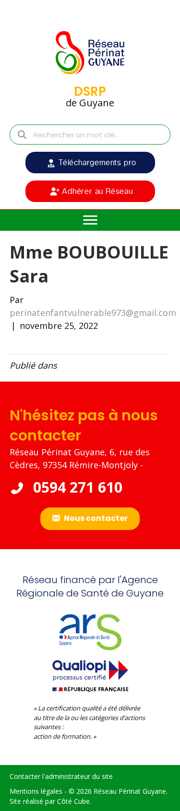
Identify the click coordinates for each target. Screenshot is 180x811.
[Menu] (90, 220)
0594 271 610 (75, 487)
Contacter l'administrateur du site (61, 776)
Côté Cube (73, 801)
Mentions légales (36, 791)
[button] (90, 162)
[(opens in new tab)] (90, 674)
